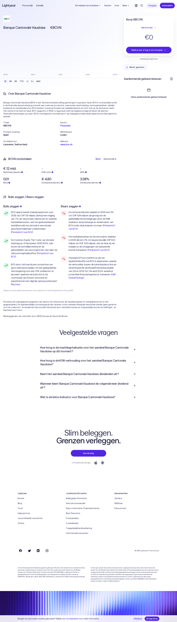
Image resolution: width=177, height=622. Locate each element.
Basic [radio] (98, 159)
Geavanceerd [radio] (109, 159)
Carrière (118, 498)
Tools (20, 508)
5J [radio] (32, 81)
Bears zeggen (69, 206)
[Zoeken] (142, 5)
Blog (20, 503)
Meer (125, 5)
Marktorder (147, 27)
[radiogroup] (22, 81)
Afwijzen (138, 618)
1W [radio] (10, 81)
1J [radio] (27, 81)
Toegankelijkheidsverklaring (79, 528)
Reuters (16, 284)
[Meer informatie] (171, 79)
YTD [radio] (22, 81)
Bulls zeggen (11, 206)
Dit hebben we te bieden (86, 5)
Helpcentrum (24, 513)
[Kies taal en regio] (136, 5)
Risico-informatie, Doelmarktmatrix (82, 508)
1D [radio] (5, 81)
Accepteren (152, 618)
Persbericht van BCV (22, 232)
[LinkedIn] (38, 550)
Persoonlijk (27, 5)
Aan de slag (88, 453)
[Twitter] (29, 550)
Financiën (65, 125)
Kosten (107, 5)
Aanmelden (167, 5)
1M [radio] (16, 81)
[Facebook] (20, 550)
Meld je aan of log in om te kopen (147, 50)
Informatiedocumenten (77, 533)
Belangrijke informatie (76, 498)
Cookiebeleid (72, 523)
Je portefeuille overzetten (30, 518)
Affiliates (118, 503)
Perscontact (120, 508)
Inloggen (152, 5)
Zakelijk (39, 5)
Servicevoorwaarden (75, 503)
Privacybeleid (72, 518)
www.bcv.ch (66, 144)
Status (21, 523)
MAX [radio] (38, 81)
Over (116, 5)
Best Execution (73, 513)
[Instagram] (47, 550)
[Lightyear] (9, 5)
